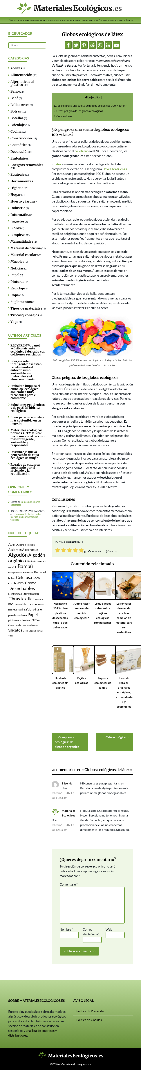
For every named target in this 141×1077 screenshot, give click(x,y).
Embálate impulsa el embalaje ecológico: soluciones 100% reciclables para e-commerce (25, 392)
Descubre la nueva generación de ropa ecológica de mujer (24, 455)
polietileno (81, 151)
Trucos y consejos (24, 315)
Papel (14, 275)
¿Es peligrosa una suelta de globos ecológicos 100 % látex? (90, 105)
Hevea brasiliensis (114, 169)
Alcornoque (30, 550)
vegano (32, 630)
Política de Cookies (89, 1020)
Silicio (25, 630)
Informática (20, 215)
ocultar (96, 97)
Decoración (19, 152)
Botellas (17, 118)
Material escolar (23, 255)
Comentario (69, 884)
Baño (14, 91)
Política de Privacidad (91, 1011)
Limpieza (18, 235)
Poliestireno (25, 620)
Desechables (21, 588)
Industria (17, 208)
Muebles (17, 262)
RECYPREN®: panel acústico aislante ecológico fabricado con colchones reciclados (27, 350)
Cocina (15, 132)
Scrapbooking (32, 625)
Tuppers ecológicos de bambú (102, 682)
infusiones (17, 609)
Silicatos (15, 630)
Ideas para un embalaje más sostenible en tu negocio (27, 420)
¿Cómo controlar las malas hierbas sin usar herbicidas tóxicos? (25, 517)
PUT (34, 620)
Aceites (16, 68)
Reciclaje (17, 288)
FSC (10, 604)
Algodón (18, 554)
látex (58, 164)
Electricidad (15, 593)
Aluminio (12, 567)
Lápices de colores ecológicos (25, 503)
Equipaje (17, 175)
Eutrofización (31, 593)
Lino (32, 609)
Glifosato (18, 604)
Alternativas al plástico (22, 83)
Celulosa (24, 577)
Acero (13, 544)
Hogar (15, 195)
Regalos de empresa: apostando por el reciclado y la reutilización (25, 469)
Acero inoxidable (26, 544)
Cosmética (18, 145)
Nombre (66, 929)
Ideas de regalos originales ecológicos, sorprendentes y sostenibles (124, 692)
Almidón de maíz (36, 561)
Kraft (25, 609)
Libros (15, 228)
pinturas (13, 620)
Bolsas (15, 111)
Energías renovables (26, 165)
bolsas (11, 578)
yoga (40, 630)
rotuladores (21, 625)
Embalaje (18, 158)
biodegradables (15, 572)
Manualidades (21, 241)
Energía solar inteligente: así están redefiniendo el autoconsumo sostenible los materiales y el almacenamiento (26, 370)
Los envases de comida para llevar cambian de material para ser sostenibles (124, 618)
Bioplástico (28, 572)
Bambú (25, 566)
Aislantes (15, 550)
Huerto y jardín (22, 201)
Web (109, 929)
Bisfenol (40, 572)
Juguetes (17, 221)
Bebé (14, 98)
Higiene (16, 188)
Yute (10, 635)
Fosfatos (39, 599)
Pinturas (17, 282)
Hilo (10, 609)
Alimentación (21, 75)
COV (21, 583)
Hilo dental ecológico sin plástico (60, 682)
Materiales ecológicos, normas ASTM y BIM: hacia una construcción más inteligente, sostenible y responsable (27, 437)
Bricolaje (17, 125)
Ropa (14, 295)
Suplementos (21, 302)
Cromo (31, 582)
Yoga (14, 322)
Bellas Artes (19, 105)
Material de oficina (25, 248)
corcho (12, 583)
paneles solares (17, 615)
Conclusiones (63, 116)
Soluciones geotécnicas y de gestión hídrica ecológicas (27, 408)
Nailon (39, 609)
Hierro (41, 604)
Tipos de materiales (26, 308)
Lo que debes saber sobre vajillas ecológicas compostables (102, 613)
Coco (36, 578)
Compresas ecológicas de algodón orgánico (67, 742)
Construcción (21, 138)
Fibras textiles (21, 598)
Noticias (17, 268)
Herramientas (21, 181)
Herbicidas (29, 604)
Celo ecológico (116, 737)
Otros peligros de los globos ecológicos (78, 111)
